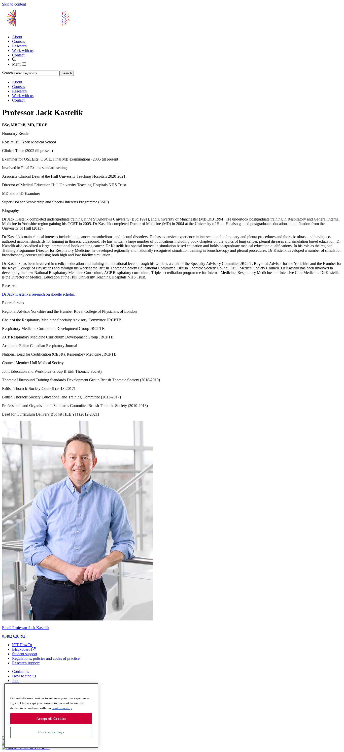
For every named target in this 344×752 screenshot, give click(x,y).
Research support (26, 663)
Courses (18, 41)
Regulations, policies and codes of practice (46, 658)
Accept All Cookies (51, 718)
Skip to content (14, 4)
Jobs (15, 680)
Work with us (22, 50)
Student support (24, 654)
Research (19, 46)
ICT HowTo (22, 645)
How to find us (24, 676)
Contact (18, 55)
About (17, 37)
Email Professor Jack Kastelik (25, 627)
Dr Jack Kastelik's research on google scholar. (38, 294)
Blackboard (21, 649)
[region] (51, 715)
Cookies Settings (51, 732)
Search (7, 73)
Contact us (20, 671)
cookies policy (62, 708)
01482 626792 (13, 636)
